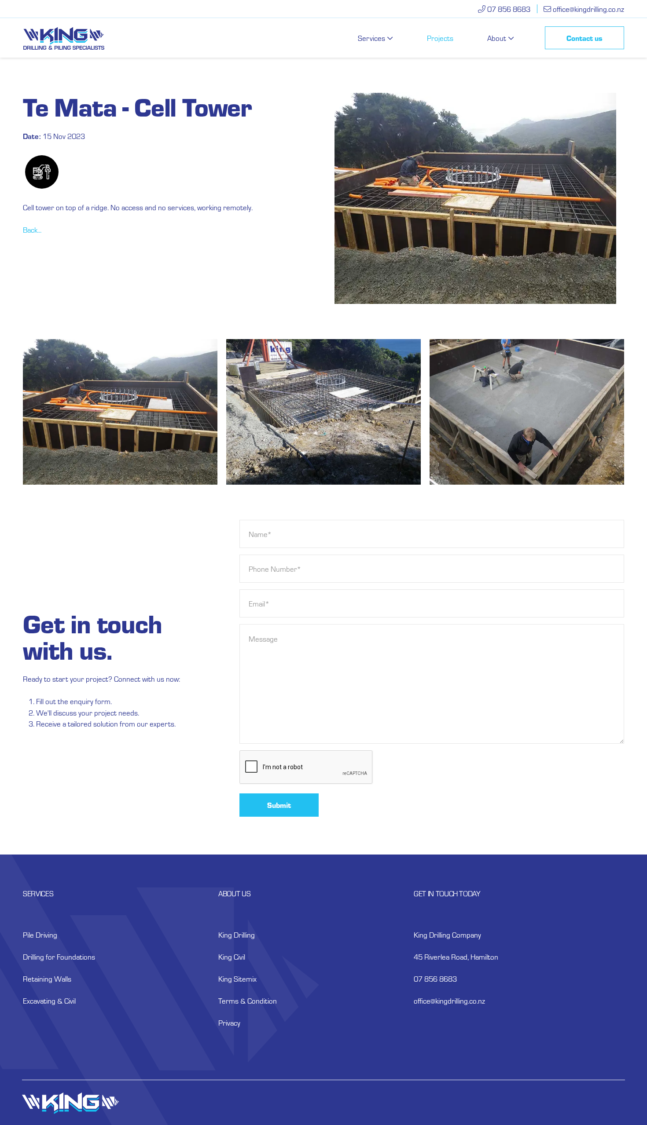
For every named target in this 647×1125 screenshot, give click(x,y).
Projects (440, 38)
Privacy (229, 1022)
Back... (32, 229)
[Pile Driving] (42, 172)
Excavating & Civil (49, 1000)
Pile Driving (40, 934)
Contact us (584, 38)
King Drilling (236, 934)
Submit (279, 805)
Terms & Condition (247, 1000)
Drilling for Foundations (59, 956)
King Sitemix (237, 978)
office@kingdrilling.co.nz (588, 8)
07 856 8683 (507, 8)
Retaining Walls (47, 978)
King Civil (231, 956)
